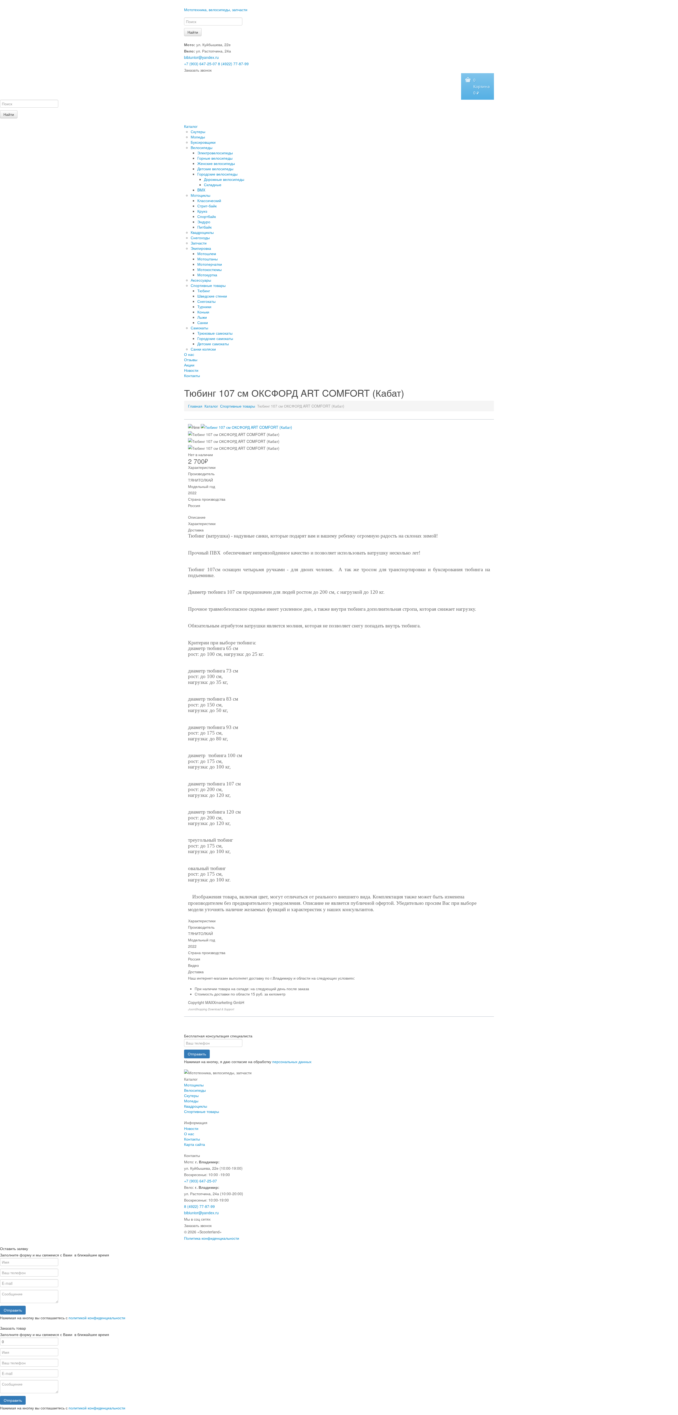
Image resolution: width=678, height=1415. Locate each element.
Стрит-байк (207, 205)
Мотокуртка (207, 274)
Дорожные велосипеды (224, 179)
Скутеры (198, 131)
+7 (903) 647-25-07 (200, 63)
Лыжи (202, 317)
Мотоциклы (200, 195)
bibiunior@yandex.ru (201, 57)
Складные (212, 184)
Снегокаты (206, 301)
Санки (202, 322)
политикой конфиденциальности (97, 1317)
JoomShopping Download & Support (211, 1009)
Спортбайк (206, 216)
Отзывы (190, 359)
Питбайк (204, 227)
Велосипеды (201, 147)
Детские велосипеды (215, 168)
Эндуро (203, 221)
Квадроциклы (202, 232)
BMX (201, 190)
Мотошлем (206, 253)
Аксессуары (201, 280)
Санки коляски (203, 349)
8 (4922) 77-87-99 (233, 63)
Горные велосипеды (215, 158)
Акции (189, 365)
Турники (204, 306)
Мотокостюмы (209, 269)
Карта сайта (194, 1144)
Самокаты (199, 327)
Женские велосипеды (216, 163)
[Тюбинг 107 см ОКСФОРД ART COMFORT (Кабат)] (246, 426)
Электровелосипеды (215, 152)
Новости (191, 370)
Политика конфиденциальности (211, 1238)
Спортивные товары (208, 285)
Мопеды (198, 136)
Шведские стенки (212, 296)
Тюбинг (203, 290)
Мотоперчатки (209, 264)
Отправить (197, 1053)
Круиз (202, 211)
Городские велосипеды (217, 174)
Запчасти (199, 243)
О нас (189, 354)
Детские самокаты (213, 343)
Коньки (203, 312)
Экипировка (201, 248)
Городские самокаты (215, 338)
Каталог (191, 126)
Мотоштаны (207, 258)
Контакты (192, 375)
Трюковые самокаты (215, 333)
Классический (209, 200)
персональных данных (291, 1061)
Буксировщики (203, 142)
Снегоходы (200, 237)
